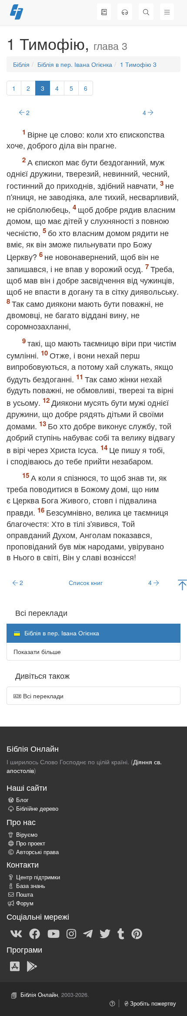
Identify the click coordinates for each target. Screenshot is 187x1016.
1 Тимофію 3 (138, 64)
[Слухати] (124, 11)
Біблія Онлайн (39, 995)
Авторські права (37, 852)
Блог (22, 800)
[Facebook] (34, 933)
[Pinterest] (136, 933)
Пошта (24, 894)
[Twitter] (105, 933)
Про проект (30, 843)
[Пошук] (146, 11)
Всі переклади (42, 695)
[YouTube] (53, 933)
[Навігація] (167, 11)
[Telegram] (88, 933)
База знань (30, 886)
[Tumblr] (120, 933)
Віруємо (26, 834)
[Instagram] (71, 933)
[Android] (32, 965)
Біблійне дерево (37, 808)
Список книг (86, 582)
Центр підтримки (38, 877)
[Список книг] (104, 11)
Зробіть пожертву (152, 1003)
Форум (24, 903)
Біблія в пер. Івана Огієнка (74, 64)
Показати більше (37, 651)
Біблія (21, 64)
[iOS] (15, 965)
